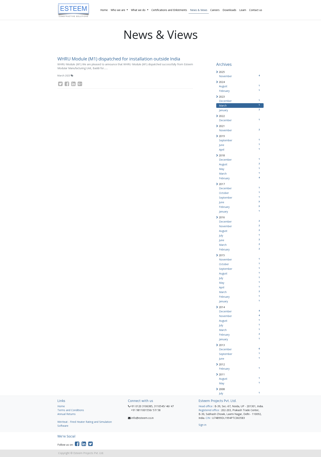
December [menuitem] (239, 100)
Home (61, 406)
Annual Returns (66, 414)
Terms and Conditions (70, 410)
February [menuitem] (239, 90)
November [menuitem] (239, 76)
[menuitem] (104, 10)
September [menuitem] (239, 140)
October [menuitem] (239, 192)
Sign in (202, 425)
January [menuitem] (239, 110)
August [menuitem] (239, 86)
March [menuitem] (239, 105)
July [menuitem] (239, 235)
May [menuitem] (239, 168)
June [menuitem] (239, 145)
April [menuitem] (239, 149)
